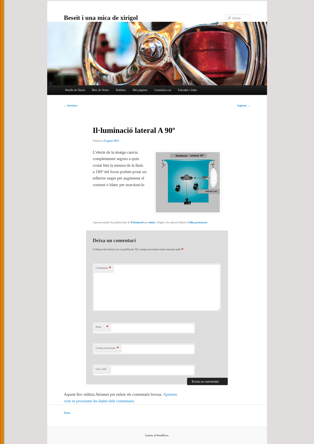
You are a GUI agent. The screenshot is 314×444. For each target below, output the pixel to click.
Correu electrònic (107, 348)
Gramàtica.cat (162, 90)
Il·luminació (137, 222)
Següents (243, 105)
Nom (102, 326)
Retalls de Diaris (75, 90)
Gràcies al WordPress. (157, 435)
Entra (67, 412)
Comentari (103, 268)
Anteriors (70, 105)
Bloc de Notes (100, 90)
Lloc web (101, 368)
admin (151, 222)
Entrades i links (187, 90)
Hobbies (121, 90)
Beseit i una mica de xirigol (101, 17)
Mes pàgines (140, 90)
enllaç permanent (197, 222)
